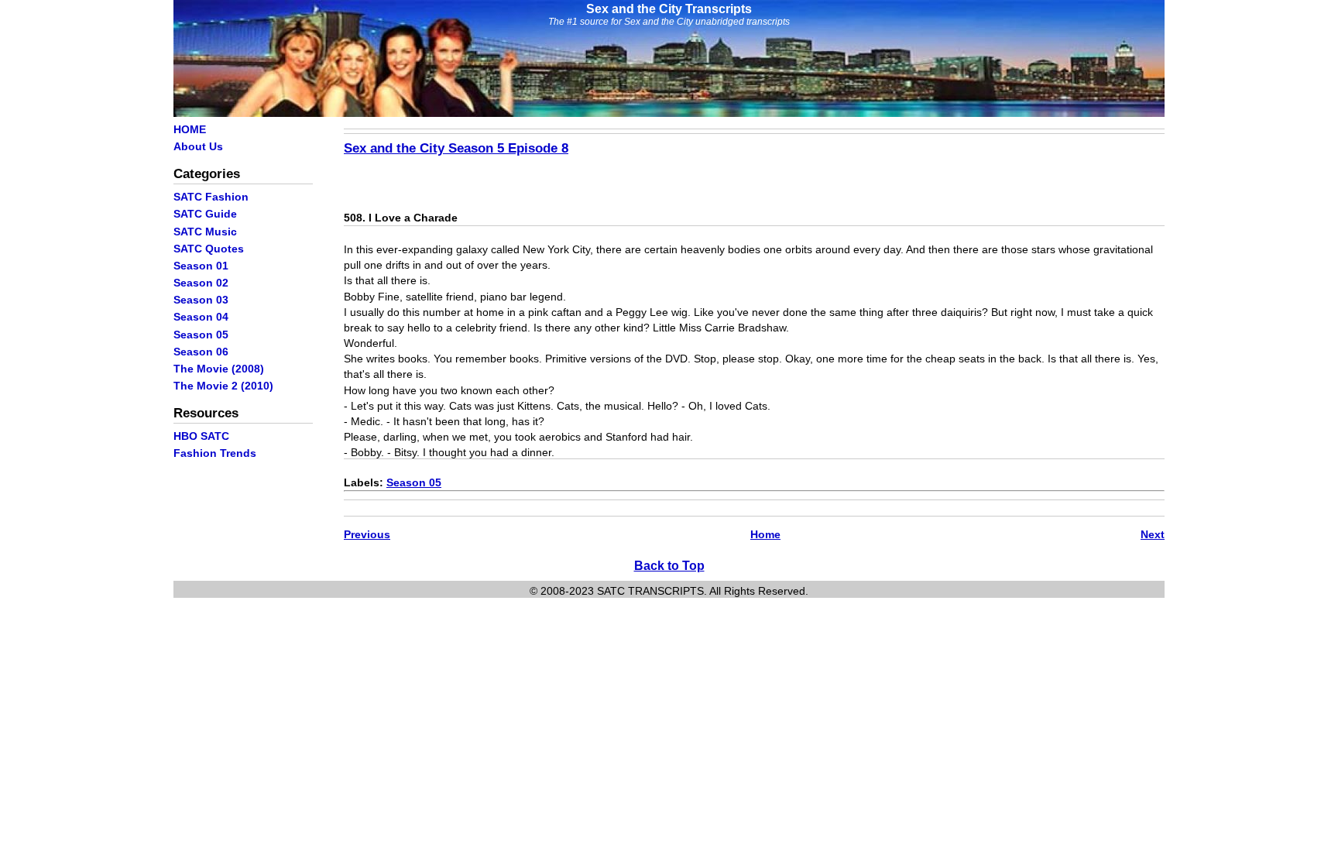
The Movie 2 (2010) (223, 385)
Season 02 (200, 282)
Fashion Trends (214, 453)
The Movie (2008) (218, 368)
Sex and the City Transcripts (669, 8)
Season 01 (200, 265)
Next (1153, 534)
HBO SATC (201, 436)
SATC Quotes (208, 248)
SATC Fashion (211, 197)
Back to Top (669, 565)
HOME (189, 129)
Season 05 (200, 334)
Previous (367, 534)
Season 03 (200, 299)
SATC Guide (205, 214)
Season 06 (200, 351)
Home (765, 534)
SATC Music (205, 231)
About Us (198, 146)
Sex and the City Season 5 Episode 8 (456, 148)
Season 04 (200, 317)
